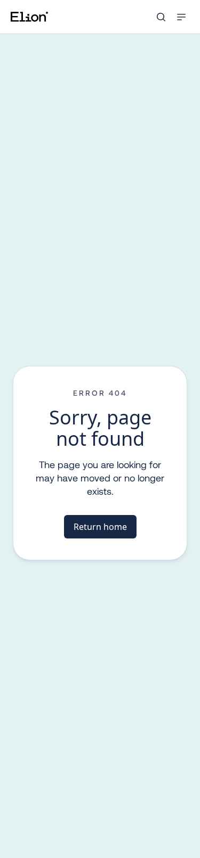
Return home (100, 527)
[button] (181, 17)
